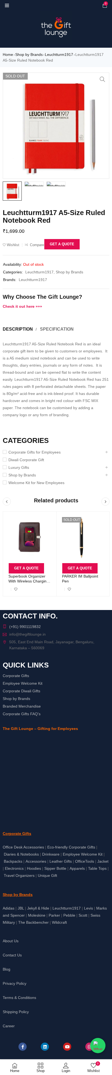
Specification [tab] (57, 329)
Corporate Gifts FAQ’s (22, 714)
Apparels (77, 868)
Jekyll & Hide (38, 908)
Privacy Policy (14, 983)
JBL (21, 908)
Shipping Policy (16, 1012)
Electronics (14, 868)
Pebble (69, 915)
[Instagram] (89, 1047)
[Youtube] (67, 1047)
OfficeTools (84, 861)
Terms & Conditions (19, 997)
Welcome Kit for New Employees (36, 483)
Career (9, 1026)
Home (8, 54)
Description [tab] (18, 329)
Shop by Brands (29, 54)
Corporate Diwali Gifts (21, 691)
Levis (88, 908)
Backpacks (13, 861)
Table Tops (97, 868)
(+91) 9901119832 (25, 626)
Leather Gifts (60, 861)
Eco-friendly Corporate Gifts (71, 847)
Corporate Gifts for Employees (34, 452)
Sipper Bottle (55, 868)
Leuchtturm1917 (59, 54)
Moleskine (36, 915)
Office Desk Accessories (23, 847)
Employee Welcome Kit (22, 683)
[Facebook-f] (22, 1047)
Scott (83, 915)
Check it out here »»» (22, 306)
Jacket (102, 861)
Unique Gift (47, 875)
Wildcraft (59, 922)
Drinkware (51, 854)
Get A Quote (62, 244)
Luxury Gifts (18, 467)
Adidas (8, 908)
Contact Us (12, 955)
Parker (54, 915)
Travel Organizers (19, 875)
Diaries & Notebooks (21, 854)
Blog (6, 969)
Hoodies (34, 868)
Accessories (36, 861)
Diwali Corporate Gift (26, 460)
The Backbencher (33, 922)
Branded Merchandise (22, 706)
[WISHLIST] (15, 589)
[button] (102, 79)
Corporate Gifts (16, 676)
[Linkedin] (45, 1047)
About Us (10, 941)
